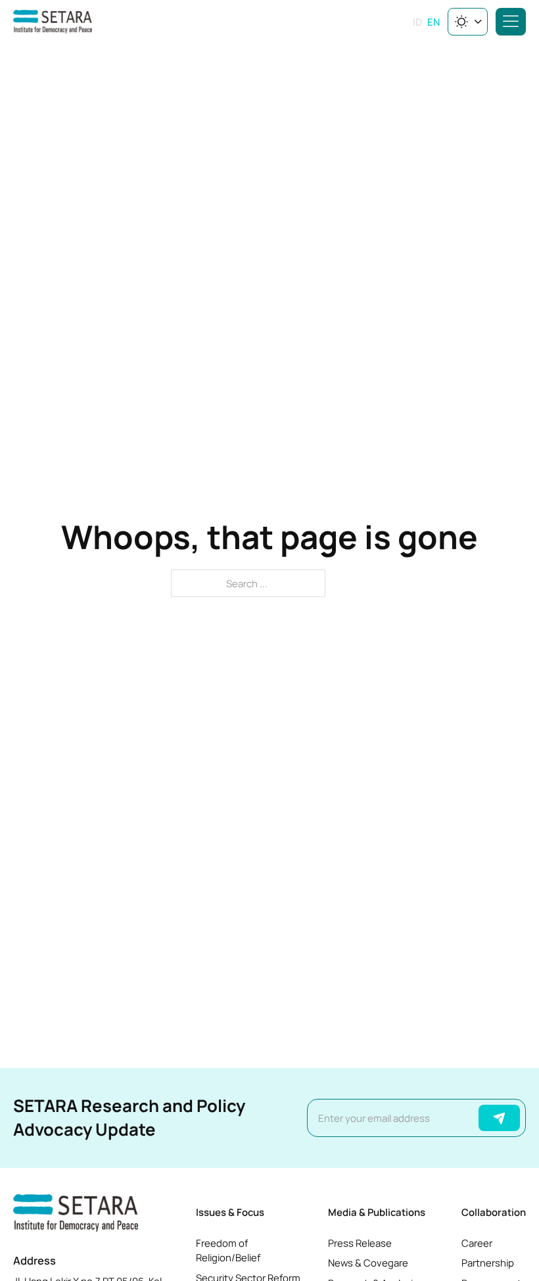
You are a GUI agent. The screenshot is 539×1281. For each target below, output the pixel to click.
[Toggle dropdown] (478, 21)
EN (433, 21)
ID (417, 21)
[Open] (511, 22)
